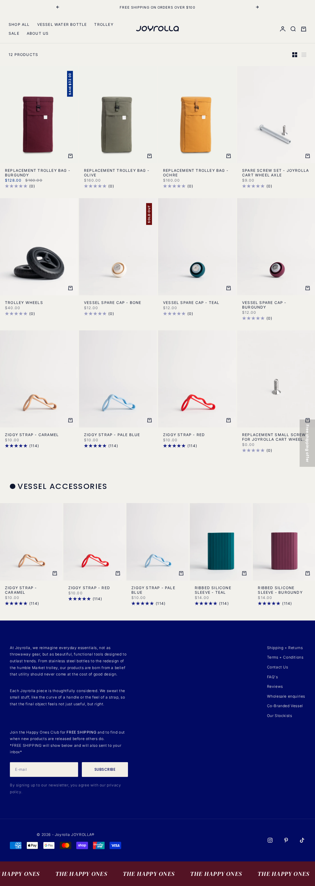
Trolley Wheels (24, 302)
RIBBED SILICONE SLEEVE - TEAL (213, 590)
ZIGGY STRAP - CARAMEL (32, 434)
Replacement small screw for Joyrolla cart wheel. (274, 437)
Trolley (103, 24)
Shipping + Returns (285, 647)
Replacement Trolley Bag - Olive (117, 172)
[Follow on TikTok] (302, 840)
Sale (14, 33)
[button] (307, 443)
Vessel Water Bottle (62, 24)
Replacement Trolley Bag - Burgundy (37, 172)
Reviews (275, 686)
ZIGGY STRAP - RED (184, 434)
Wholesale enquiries (286, 696)
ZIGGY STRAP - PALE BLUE (112, 434)
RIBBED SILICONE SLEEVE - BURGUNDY (280, 590)
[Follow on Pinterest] (286, 840)
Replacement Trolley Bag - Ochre (196, 172)
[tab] (59, 486)
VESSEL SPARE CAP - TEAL (191, 302)
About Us (38, 33)
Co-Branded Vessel (285, 705)
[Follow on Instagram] (270, 840)
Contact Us (277, 667)
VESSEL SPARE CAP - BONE (113, 302)
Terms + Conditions (285, 657)
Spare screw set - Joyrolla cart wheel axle (275, 172)
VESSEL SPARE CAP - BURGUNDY (264, 304)
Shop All (19, 24)
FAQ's (272, 677)
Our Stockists (279, 715)
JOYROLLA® (82, 834)
